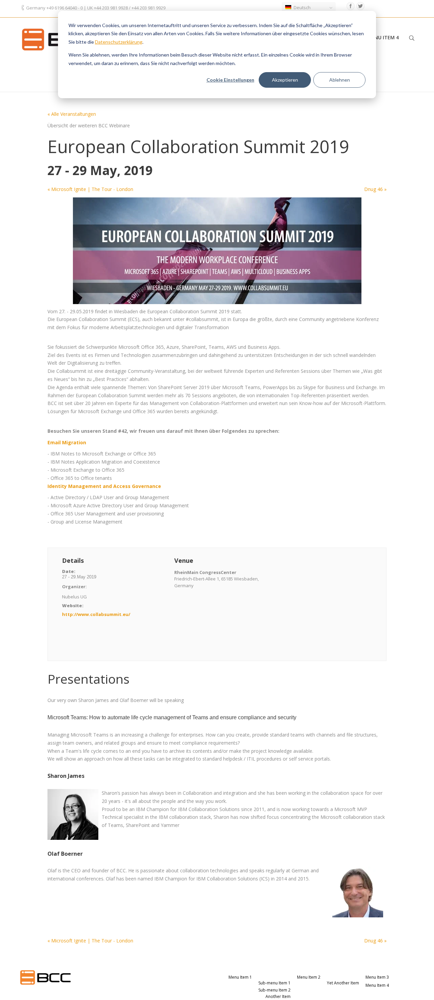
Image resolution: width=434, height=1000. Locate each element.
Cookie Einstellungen (230, 80)
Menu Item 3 (377, 977)
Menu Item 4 (383, 37)
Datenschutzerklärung (118, 42)
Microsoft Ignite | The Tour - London (90, 189)
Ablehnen (339, 80)
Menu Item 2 (308, 977)
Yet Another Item (343, 983)
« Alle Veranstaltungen (71, 114)
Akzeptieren (285, 80)
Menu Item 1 (240, 977)
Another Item (278, 996)
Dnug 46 (375, 189)
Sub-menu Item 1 (274, 983)
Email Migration (67, 442)
